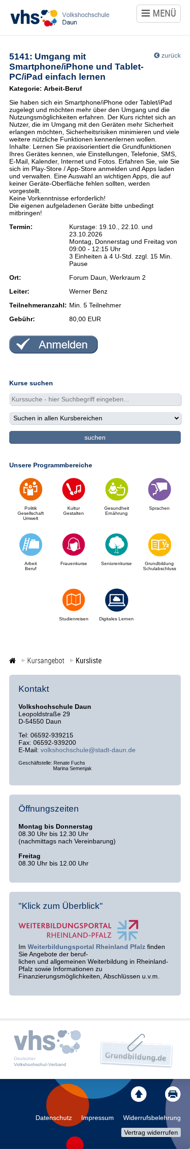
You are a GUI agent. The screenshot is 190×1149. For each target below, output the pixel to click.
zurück (171, 55)
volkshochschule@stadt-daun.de (88, 750)
